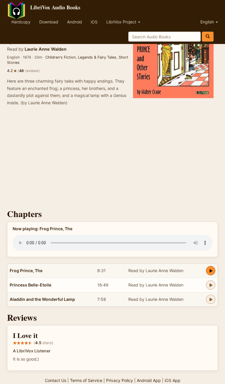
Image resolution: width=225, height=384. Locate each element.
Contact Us (55, 380)
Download (48, 21)
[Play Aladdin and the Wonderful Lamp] (210, 299)
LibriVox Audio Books (55, 7)
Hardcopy (20, 21)
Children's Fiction (60, 57)
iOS (94, 21)
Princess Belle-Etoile (30, 284)
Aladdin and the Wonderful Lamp (42, 299)
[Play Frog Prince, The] (210, 270)
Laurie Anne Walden (46, 49)
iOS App (172, 380)
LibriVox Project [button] (121, 21)
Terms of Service (86, 380)
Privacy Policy (119, 380)
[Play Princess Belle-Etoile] (210, 285)
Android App (149, 380)
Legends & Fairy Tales (97, 57)
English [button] (207, 21)
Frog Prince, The (26, 270)
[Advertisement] (112, 159)
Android (74, 21)
